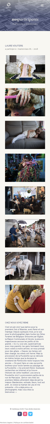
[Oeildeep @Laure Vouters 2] (25, 116)
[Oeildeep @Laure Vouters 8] (25, 312)
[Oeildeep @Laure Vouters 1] (25, 83)
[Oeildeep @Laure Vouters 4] (25, 181)
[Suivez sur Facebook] (20, 414)
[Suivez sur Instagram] (25, 414)
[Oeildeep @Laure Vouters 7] (25, 279)
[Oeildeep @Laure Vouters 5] (25, 214)
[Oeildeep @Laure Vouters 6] (25, 247)
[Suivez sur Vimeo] (30, 414)
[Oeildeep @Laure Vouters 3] (25, 148)
